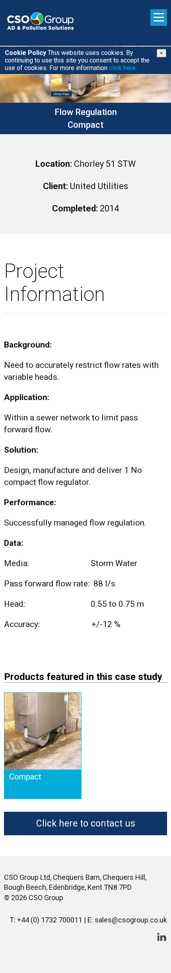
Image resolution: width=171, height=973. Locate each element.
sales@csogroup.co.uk (131, 920)
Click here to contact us (85, 823)
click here (122, 68)
